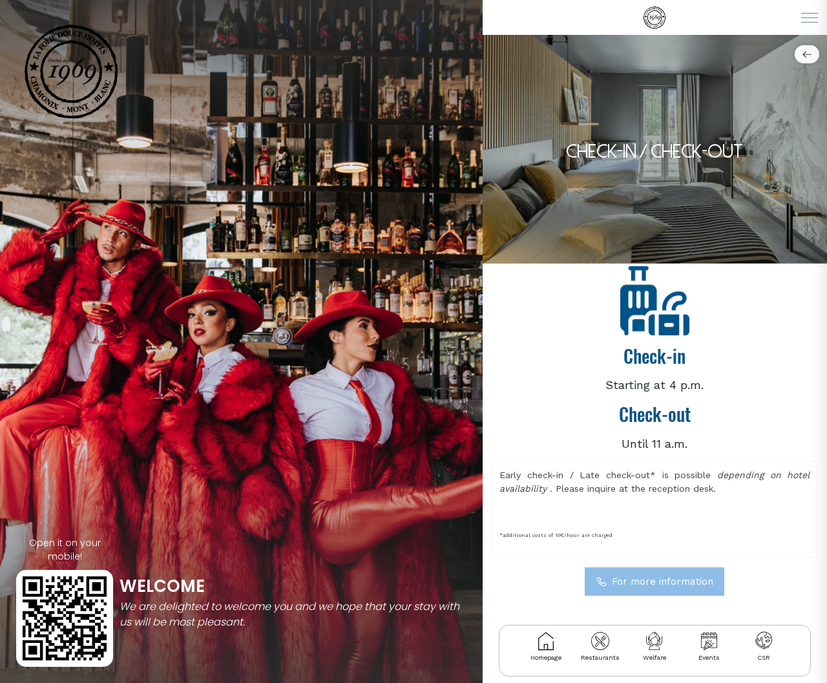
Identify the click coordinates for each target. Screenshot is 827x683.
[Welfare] (654, 641)
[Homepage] (545, 641)
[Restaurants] (600, 641)
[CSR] (764, 641)
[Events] (709, 641)
